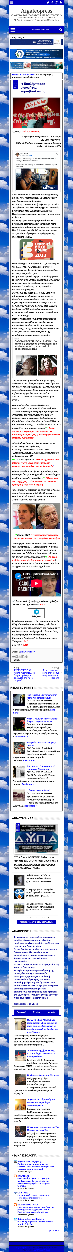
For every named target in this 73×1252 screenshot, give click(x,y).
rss (61, 2)
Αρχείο (51, 1012)
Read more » (21, 737)
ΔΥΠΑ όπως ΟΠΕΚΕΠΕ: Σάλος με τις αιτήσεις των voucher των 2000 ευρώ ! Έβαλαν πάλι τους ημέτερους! (36, 859)
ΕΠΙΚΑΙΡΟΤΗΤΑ (27, 652)
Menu (12, 2)
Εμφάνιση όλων (53, 1231)
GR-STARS (22, 1193)
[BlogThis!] (16, 656)
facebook (52, 2)
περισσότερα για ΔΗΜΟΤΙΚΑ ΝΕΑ (36, 922)
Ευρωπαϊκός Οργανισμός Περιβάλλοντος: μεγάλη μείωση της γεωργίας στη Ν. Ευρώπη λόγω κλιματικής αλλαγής (36, 1209)
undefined (48, 700)
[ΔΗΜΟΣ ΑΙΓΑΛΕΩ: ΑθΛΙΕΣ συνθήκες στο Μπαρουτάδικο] (19, 908)
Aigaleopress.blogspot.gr (29, 1161)
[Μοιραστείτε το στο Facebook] (23, 656)
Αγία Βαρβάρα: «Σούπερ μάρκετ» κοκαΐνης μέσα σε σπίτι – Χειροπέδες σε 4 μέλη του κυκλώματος (40, 877)
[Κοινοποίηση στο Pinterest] (26, 656)
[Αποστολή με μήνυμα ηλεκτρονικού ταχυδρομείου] (13, 656)
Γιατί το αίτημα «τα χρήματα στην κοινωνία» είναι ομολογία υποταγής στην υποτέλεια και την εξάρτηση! (35, 1166)
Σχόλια (36, 1012)
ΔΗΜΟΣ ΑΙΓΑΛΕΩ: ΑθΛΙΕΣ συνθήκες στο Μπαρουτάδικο (40, 905)
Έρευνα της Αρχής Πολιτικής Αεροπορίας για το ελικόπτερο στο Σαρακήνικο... (41, 1053)
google (56, 2)
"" (35, 462)
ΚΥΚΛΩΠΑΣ (23, 1176)
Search (60, 29)
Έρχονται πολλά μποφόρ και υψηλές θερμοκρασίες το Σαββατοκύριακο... (41, 1102)
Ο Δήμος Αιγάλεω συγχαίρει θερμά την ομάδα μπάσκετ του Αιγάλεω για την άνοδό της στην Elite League (40, 891)
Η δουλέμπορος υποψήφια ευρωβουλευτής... (34, 87)
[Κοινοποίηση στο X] (20, 656)
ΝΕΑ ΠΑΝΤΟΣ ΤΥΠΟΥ (27, 1205)
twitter (47, 2)
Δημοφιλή (21, 1012)
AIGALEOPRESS (42, 1250)
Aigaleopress (36, 10)
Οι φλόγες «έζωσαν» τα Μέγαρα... (43, 1075)
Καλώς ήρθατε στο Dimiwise (30, 1219)
